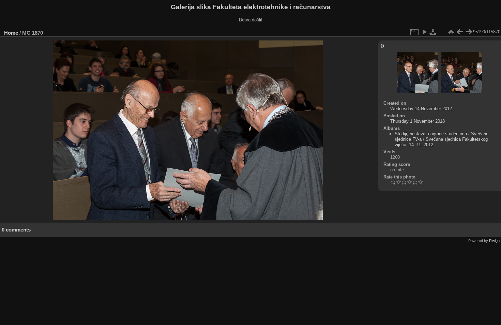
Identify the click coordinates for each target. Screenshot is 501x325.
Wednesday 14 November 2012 (421, 108)
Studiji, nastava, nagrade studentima (431, 133)
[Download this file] (433, 32)
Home (11, 33)
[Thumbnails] (450, 32)
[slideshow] (424, 32)
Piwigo (494, 241)
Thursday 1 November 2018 (417, 121)
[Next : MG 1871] (468, 32)
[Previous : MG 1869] (459, 32)
